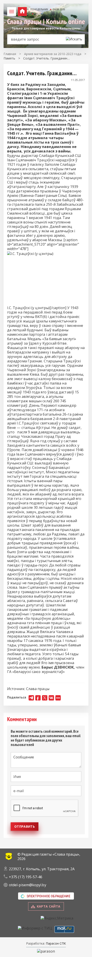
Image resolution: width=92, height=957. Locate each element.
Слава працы (37, 688)
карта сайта (49, 906)
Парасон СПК (55, 943)
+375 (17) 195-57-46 (25, 876)
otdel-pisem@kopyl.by (27, 884)
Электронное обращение (48, 896)
